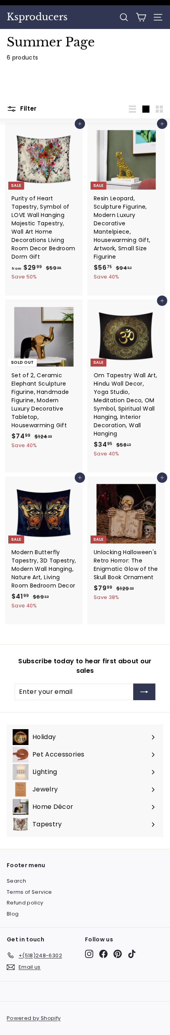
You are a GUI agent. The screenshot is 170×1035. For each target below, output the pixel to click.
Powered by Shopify (33, 1018)
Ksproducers (37, 17)
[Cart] (141, 17)
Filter (28, 108)
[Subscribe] (144, 692)
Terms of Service (29, 892)
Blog (13, 914)
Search (16, 881)
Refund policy (25, 902)
